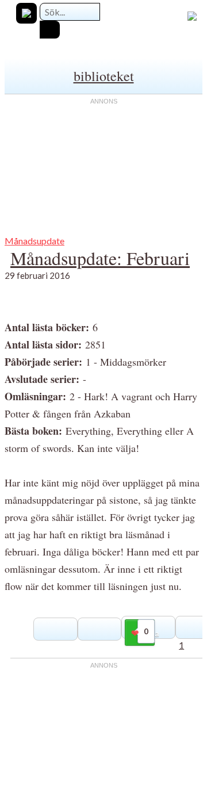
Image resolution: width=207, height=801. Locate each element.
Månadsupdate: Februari (100, 258)
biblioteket (104, 76)
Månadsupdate (34, 240)
